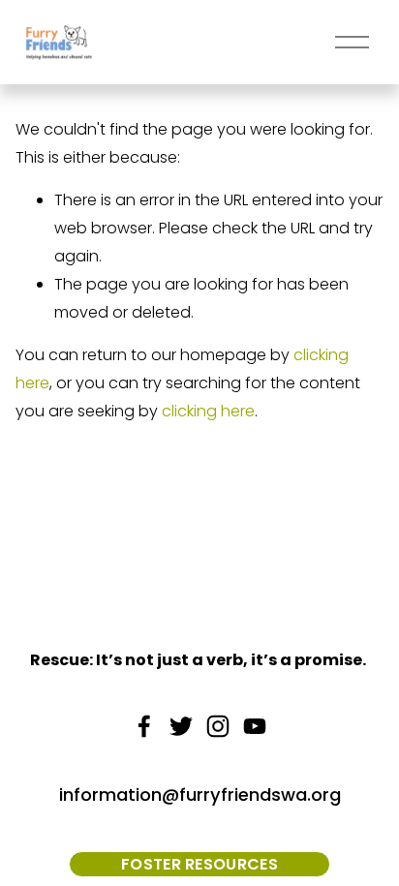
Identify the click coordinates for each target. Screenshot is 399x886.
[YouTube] (254, 726)
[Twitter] (181, 726)
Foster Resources (199, 864)
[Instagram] (218, 726)
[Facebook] (144, 726)
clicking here (208, 411)
